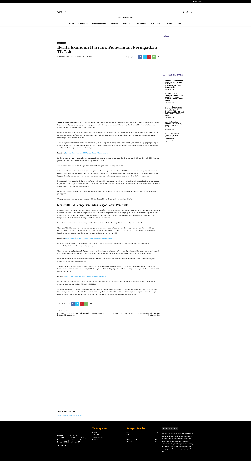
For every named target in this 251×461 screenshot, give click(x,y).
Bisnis (64, 43)
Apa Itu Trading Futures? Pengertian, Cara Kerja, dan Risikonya (173, 124)
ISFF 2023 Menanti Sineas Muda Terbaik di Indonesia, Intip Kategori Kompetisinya (80, 314)
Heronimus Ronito (64, 56)
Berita (59, 43)
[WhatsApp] (154, 57)
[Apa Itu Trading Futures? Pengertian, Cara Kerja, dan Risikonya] (188, 124)
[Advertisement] (108, 379)
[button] (191, 12)
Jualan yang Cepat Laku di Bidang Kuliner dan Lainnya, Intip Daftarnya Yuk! (136, 314)
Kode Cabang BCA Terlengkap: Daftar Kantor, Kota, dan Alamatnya (172, 136)
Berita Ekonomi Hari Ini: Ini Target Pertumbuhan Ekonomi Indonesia (88, 238)
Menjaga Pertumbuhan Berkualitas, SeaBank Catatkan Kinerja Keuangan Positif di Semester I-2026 (174, 84)
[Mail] (65, 445)
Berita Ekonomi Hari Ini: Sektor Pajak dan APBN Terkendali (85, 276)
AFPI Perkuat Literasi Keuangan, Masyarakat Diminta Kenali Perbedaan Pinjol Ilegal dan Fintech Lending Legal (174, 111)
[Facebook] (180, 12)
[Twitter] (187, 12)
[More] (158, 57)
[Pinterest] (149, 57)
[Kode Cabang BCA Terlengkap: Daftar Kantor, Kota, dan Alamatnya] (188, 136)
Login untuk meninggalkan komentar (70, 415)
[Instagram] (183, 12)
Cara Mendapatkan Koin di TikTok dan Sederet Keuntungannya (87, 153)
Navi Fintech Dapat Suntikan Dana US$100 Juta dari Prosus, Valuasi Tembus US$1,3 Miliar (174, 97)
